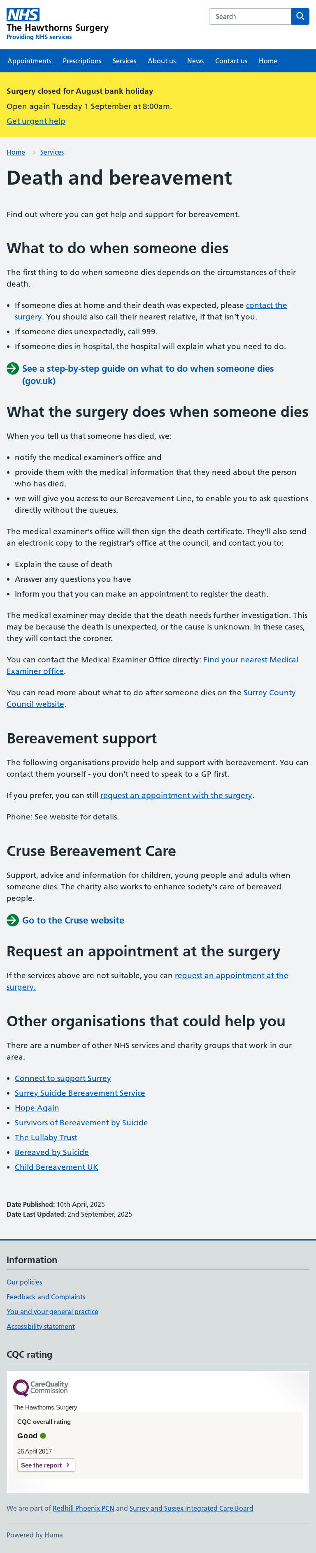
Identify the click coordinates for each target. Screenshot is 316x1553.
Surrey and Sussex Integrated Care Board (191, 1508)
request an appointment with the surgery (176, 795)
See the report (41, 1465)
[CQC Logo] (40, 1388)
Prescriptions (82, 61)
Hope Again (37, 1108)
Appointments (29, 61)
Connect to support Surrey (63, 1078)
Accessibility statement (41, 1326)
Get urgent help (36, 121)
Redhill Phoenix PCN (83, 1508)
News (195, 61)
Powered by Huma (35, 1535)
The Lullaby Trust (46, 1137)
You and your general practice (52, 1312)
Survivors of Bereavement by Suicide (81, 1122)
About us (162, 61)
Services (124, 61)
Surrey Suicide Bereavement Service (80, 1093)
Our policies (24, 1282)
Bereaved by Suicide (52, 1152)
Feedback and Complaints (46, 1297)
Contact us (231, 61)
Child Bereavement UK (56, 1167)
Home (268, 61)
